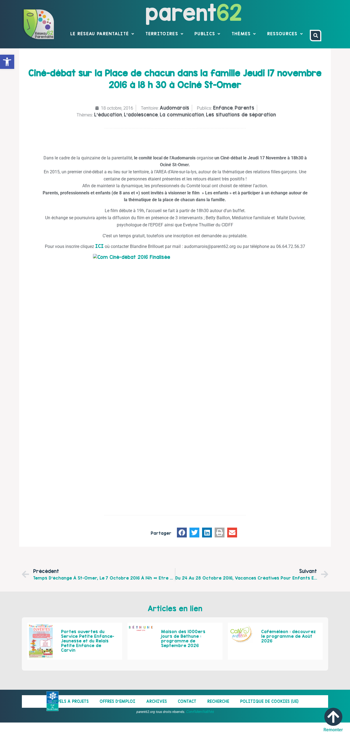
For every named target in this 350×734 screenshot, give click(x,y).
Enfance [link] (223, 108)
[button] (182, 532)
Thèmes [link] (241, 33)
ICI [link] (99, 246)
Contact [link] (187, 701)
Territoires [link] (161, 33)
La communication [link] (182, 115)
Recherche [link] (218, 701)
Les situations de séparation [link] (241, 115)
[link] (7, 62)
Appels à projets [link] (70, 701)
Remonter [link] (333, 729)
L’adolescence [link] (141, 115)
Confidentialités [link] (200, 711)
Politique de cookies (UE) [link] (269, 701)
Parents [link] (244, 108)
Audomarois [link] (174, 108)
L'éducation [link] (108, 115)
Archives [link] (156, 701)
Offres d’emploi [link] (117, 701)
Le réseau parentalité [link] (99, 33)
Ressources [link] (282, 33)
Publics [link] (204, 33)
